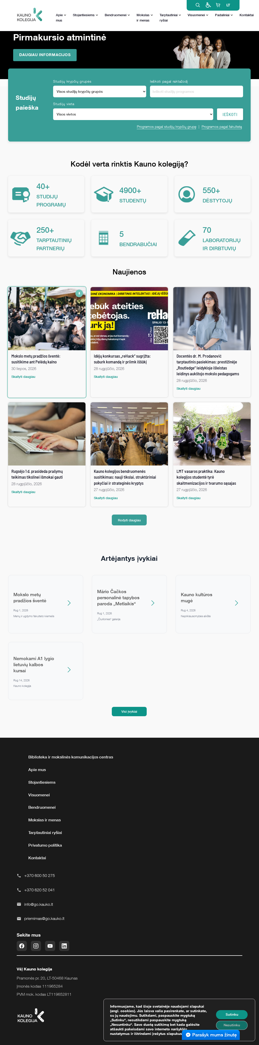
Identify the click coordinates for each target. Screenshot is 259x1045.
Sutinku (232, 1014)
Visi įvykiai (129, 711)
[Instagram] (36, 946)
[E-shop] (218, 5)
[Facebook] (22, 946)
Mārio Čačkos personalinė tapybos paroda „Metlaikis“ (118, 597)
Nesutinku (232, 1025)
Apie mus (59, 17)
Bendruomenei (115, 15)
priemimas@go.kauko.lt (44, 918)
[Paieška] (198, 5)
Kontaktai (247, 15)
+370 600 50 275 (39, 875)
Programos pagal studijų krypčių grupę (166, 126)
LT (228, 5)
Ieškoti (230, 114)
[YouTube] (50, 946)
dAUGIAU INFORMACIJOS (45, 54)
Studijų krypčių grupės (72, 81)
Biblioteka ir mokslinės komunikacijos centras (70, 756)
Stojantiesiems (84, 15)
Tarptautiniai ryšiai (169, 17)
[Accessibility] (208, 5)
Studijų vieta (63, 104)
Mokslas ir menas (143, 17)
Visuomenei (196, 15)
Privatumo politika (45, 845)
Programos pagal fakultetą (222, 126)
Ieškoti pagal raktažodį (169, 81)
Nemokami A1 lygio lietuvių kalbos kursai (33, 664)
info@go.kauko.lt (38, 904)
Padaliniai (222, 15)
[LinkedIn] (64, 946)
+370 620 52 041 (39, 890)
